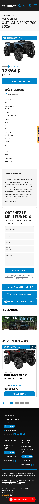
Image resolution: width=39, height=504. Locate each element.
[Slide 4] (27, 403)
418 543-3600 (11, 430)
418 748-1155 (11, 457)
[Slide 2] (17, 403)
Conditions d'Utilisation (22, 277)
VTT (14, 15)
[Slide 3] (22, 403)
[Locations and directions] (30, 5)
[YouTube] (18, 434)
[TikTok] (24, 434)
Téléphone (10, 236)
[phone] (25, 5)
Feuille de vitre (13, 94)
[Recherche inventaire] (20, 5)
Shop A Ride (15, 492)
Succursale (9, 247)
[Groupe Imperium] (9, 5)
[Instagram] (21, 434)
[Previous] (4, 403)
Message (9, 255)
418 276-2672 (29, 461)
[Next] (35, 403)
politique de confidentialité (9, 482)
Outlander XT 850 (15, 375)
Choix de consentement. (15, 483)
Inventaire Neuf (7, 15)
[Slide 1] (12, 403)
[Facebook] (14, 434)
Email (8, 242)
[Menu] (35, 6)
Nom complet (11, 229)
